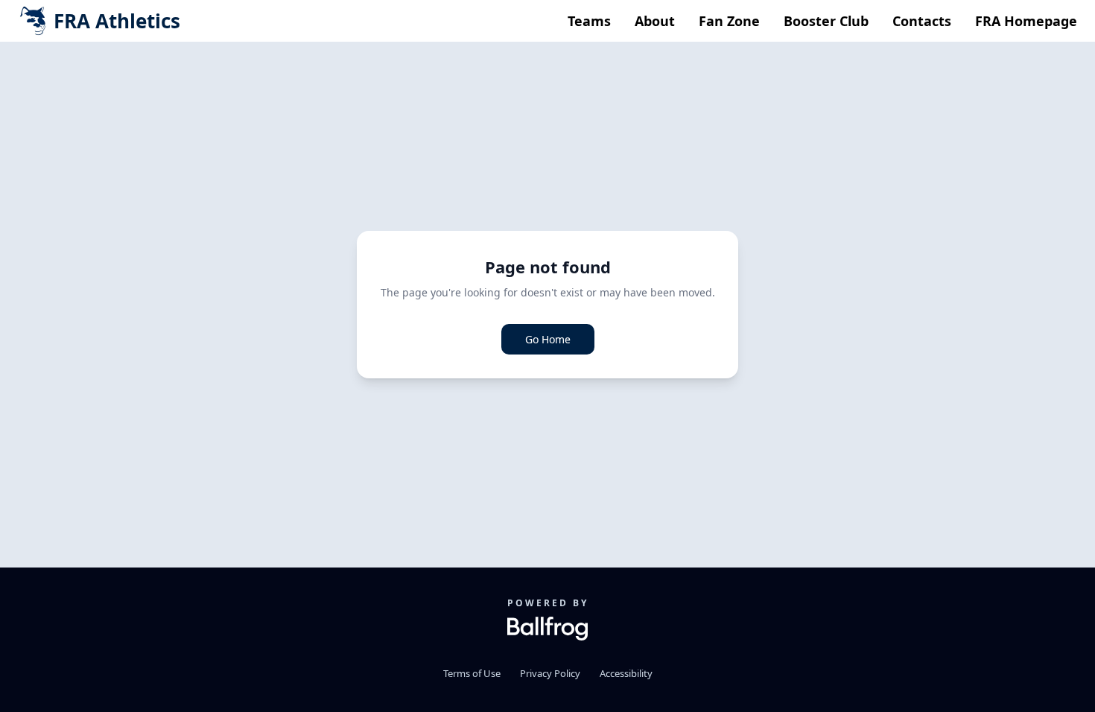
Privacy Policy (550, 673)
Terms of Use (472, 673)
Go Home (548, 339)
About (655, 21)
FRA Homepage (1026, 21)
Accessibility (626, 673)
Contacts (921, 21)
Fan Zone (729, 21)
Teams (589, 21)
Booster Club (826, 21)
